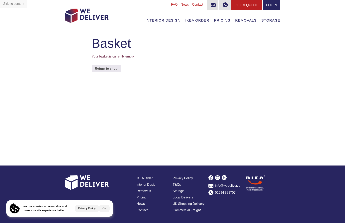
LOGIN (271, 5)
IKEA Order (197, 20)
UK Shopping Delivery (188, 203)
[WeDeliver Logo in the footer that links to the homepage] (99, 182)
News (185, 4)
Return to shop (106, 68)
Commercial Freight (187, 210)
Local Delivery (183, 197)
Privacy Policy (87, 208)
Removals (246, 20)
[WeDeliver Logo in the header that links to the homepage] (87, 16)
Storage (270, 20)
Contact (197, 4)
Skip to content (13, 3)
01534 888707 (225, 192)
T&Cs (177, 184)
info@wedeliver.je (226, 185)
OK (104, 208)
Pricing (222, 20)
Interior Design (163, 20)
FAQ (174, 4)
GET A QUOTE (247, 5)
